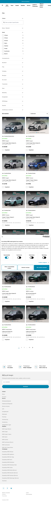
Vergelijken (7, 150)
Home (12, 5)
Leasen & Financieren (35, 5)
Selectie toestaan (26, 267)
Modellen (23, 5)
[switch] (19, 258)
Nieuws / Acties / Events (42, 5)
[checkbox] (3, 150)
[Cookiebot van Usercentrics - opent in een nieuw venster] (43, 237)
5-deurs (13, 38)
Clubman (13, 45)
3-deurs (13, 35)
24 (29, 347)
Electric (13, 53)
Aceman (13, 40)
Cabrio (13, 43)
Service (28, 5)
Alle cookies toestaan (42, 267)
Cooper (13, 48)
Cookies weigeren (43, 262)
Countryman (13, 51)
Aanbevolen (33, 113)
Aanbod (17, 5)
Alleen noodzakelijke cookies (9, 267)
